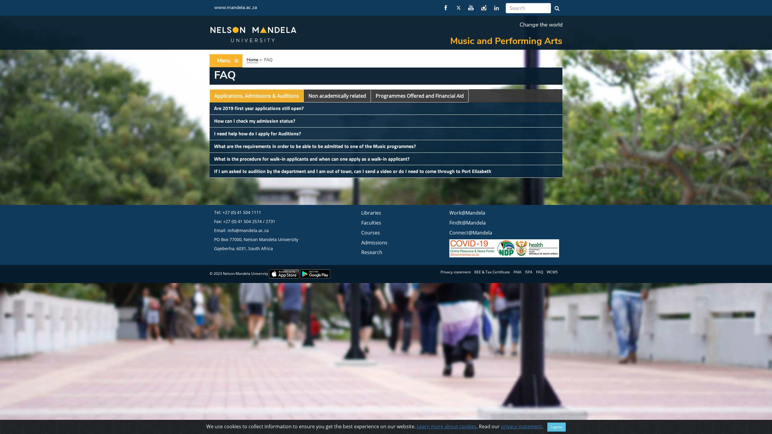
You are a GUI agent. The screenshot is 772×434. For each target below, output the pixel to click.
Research (371, 252)
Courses (370, 232)
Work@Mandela (467, 212)
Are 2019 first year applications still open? (259, 108)
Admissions (374, 242)
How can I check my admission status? (254, 120)
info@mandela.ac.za (248, 230)
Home (252, 60)
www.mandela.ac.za (235, 7)
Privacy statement (456, 272)
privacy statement (521, 426)
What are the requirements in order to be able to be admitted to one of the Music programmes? (315, 146)
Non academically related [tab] (337, 96)
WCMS (552, 272)
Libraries (371, 212)
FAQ (539, 272)
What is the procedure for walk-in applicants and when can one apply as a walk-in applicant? (312, 158)
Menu (223, 60)
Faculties (371, 222)
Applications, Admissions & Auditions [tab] (256, 96)
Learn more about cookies (446, 426)
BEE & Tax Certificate (492, 272)
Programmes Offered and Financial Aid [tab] (420, 96)
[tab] (386, 108)
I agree (556, 426)
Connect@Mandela (470, 232)
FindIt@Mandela (467, 222)
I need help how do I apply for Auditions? (257, 133)
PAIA (517, 272)
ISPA (529, 272)
